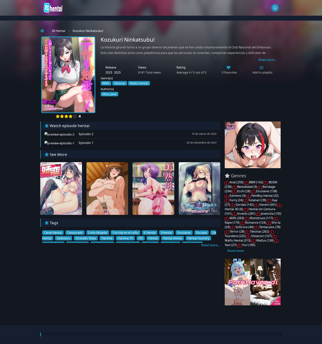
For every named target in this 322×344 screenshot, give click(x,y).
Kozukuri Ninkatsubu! (88, 31)
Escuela (201, 233)
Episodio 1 (85, 143)
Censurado (75, 233)
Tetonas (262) (259, 231)
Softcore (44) (244, 227)
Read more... (267, 60)
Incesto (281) (246, 213)
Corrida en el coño (125, 233)
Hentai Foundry (198, 238)
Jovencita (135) (270, 213)
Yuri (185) (248, 245)
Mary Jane (109, 94)
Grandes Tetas (86, 238)
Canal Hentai (53, 233)
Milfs (105, 83)
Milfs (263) (237, 218)
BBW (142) (256, 182)
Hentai (153, 238)
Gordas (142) (244, 205)
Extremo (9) (238, 196)
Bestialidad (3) (247, 187)
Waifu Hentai (139, 83)
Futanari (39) (257, 200)
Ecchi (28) (243, 191)
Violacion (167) (261, 236)
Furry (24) (236, 200)
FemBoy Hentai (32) (265, 196)
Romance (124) (255, 222)
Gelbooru (63, 238)
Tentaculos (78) (269, 227)
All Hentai (58, 31)
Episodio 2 (85, 134)
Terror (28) (237, 231)
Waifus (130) (264, 240)
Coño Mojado (97, 233)
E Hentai (150, 233)
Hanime (106, 238)
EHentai (166, 233)
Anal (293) (236, 182)
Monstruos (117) (261, 218)
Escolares (184, 233)
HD (140, 238)
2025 (117, 72)
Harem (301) (267, 205)
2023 (108, 72)
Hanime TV (125, 238)
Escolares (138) (266, 191)
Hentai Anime (172, 238)
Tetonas (119, 83)
